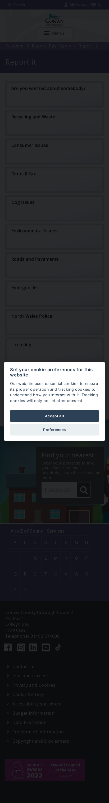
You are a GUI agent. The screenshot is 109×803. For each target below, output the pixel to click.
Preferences (54, 430)
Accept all (54, 416)
